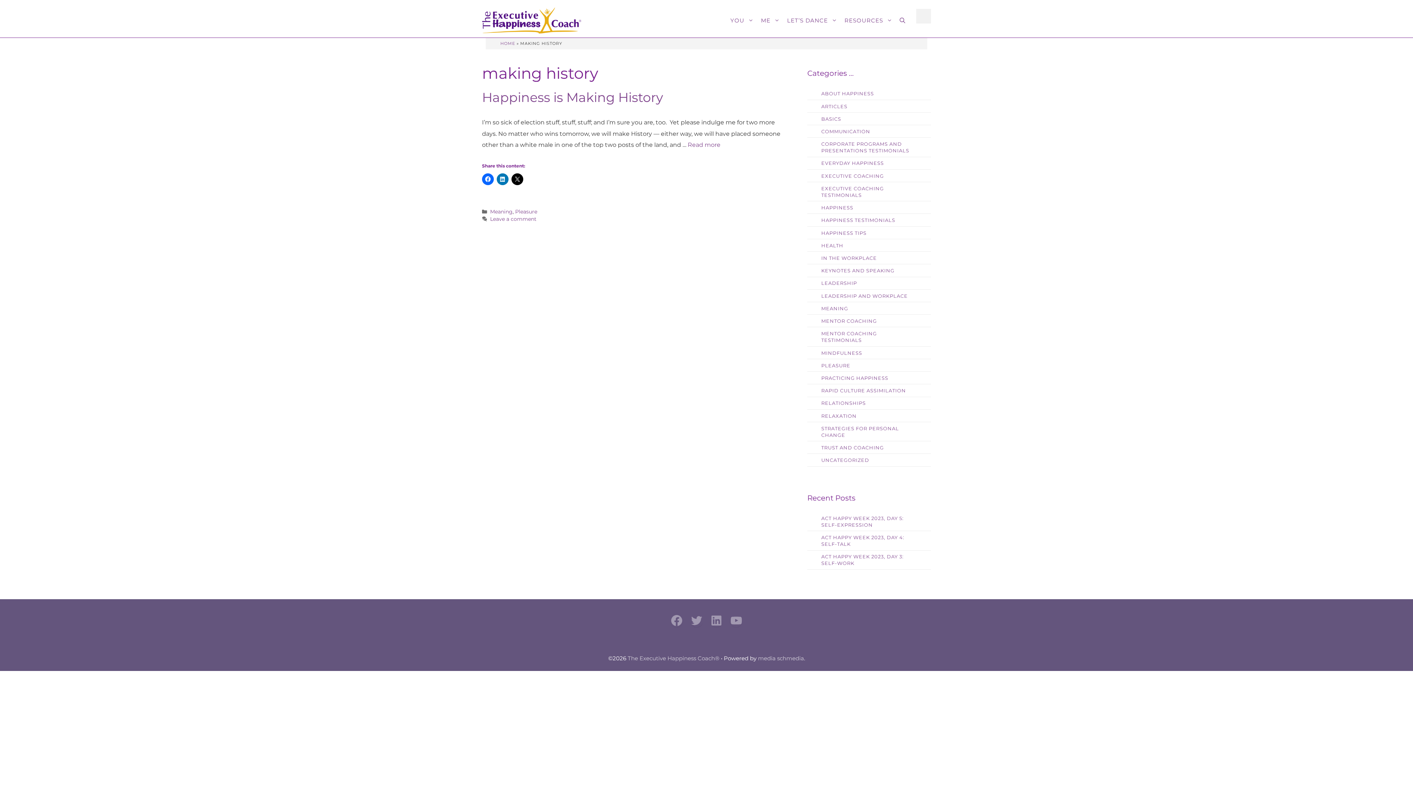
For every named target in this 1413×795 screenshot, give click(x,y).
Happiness (837, 208)
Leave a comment (513, 219)
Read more (704, 144)
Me (766, 20)
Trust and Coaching (852, 448)
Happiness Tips (844, 233)
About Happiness (847, 93)
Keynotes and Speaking (858, 270)
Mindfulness (841, 353)
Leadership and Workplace (864, 296)
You (737, 20)
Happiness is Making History (572, 97)
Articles (834, 106)
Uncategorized (845, 460)
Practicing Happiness (854, 378)
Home (507, 43)
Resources (863, 20)
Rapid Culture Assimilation (863, 390)
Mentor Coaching (849, 321)
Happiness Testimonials (858, 220)
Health (832, 245)
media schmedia (781, 658)
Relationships (843, 403)
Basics (831, 119)
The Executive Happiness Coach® (673, 658)
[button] (902, 21)
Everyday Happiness (852, 163)
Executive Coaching (852, 176)
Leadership (839, 283)
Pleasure (526, 212)
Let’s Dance (807, 20)
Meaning (501, 212)
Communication (845, 131)
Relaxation (839, 416)
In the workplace (849, 258)
